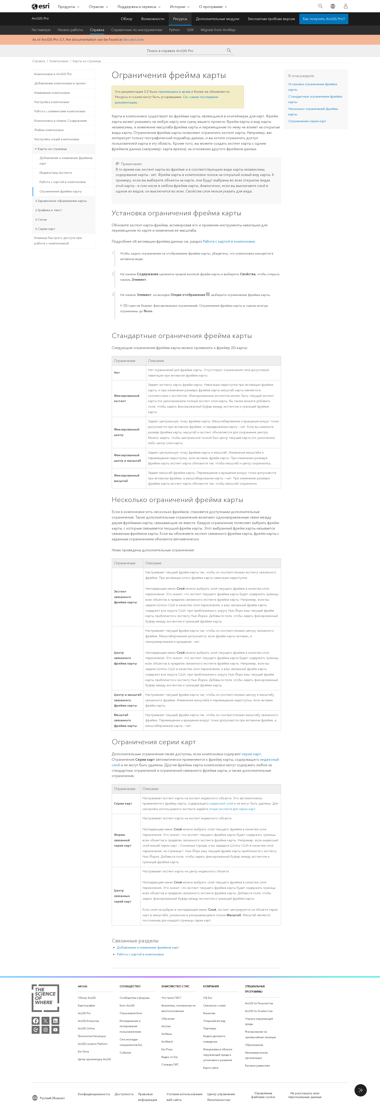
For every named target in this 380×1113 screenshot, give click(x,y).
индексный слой (221, 803)
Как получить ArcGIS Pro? (324, 19)
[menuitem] (95, 998)
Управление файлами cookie (263, 1095)
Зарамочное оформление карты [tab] (62, 201)
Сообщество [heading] (130, 986)
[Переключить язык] (333, 6)
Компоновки (59, 61)
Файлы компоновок (49, 130)
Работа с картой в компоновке (63, 182)
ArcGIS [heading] (82, 986)
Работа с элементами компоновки (59, 111)
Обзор (126, 19)
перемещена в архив (174, 92)
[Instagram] (45, 1030)
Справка (97, 30)
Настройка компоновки (51, 102)
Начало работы (70, 30)
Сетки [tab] (42, 219)
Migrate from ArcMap (218, 30)
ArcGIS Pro (40, 18)
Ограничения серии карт (307, 121)
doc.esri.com (133, 39)
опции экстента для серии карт (232, 809)
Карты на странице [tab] (52, 149)
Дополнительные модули (217, 19)
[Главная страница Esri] (41, 6)
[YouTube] (55, 1030)
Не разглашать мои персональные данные (305, 1095)
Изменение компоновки (52, 93)
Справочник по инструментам (136, 30)
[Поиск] (320, 6)
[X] (45, 1021)
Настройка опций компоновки (56, 139)
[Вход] (346, 6)
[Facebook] (36, 1021)
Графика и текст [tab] (50, 210)
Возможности (152, 19)
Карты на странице (87, 61)
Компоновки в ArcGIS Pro (53, 74)
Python (174, 30)
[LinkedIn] (55, 1021)
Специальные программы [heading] (255, 989)
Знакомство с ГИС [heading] (175, 986)
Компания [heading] (211, 986)
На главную (41, 30)
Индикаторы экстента (56, 173)
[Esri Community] (36, 1030)
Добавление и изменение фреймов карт (66, 160)
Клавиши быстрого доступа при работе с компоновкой (58, 240)
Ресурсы (180, 19)
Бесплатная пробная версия (271, 19)
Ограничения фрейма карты (61, 191)
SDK (190, 30)
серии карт (251, 754)
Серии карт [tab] (46, 229)
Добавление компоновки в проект (60, 83)
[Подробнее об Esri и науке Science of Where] (45, 999)
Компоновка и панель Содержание (60, 121)
